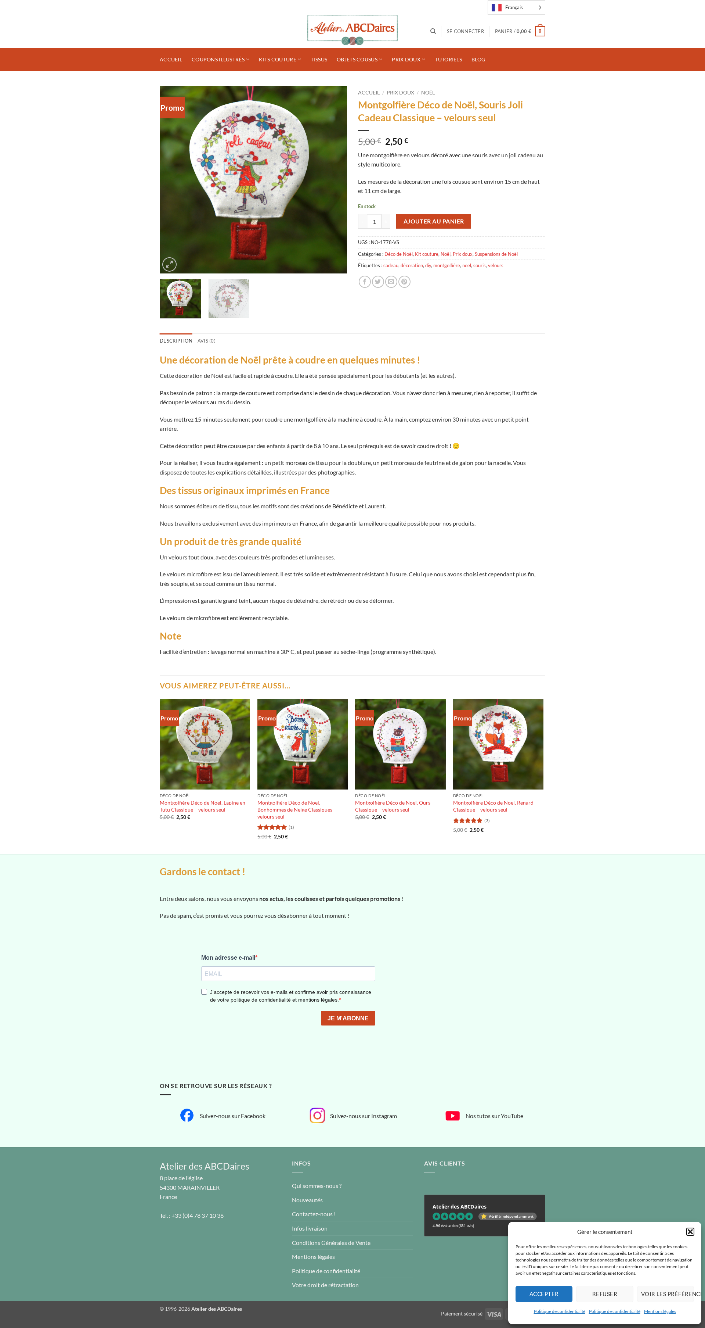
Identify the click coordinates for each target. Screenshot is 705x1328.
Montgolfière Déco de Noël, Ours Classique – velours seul (392, 806)
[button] (690, 1231)
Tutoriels (448, 59)
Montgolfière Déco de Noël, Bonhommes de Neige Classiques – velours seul (296, 809)
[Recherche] (433, 31)
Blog (478, 59)
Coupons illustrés (218, 59)
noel (466, 265)
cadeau (390, 265)
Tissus (319, 59)
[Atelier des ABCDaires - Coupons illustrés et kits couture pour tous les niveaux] (352, 31)
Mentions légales (660, 1311)
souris (479, 265)
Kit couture (426, 254)
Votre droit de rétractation (325, 1284)
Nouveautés (307, 1199)
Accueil (171, 59)
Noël (428, 93)
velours (495, 265)
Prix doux (406, 59)
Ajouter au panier (434, 221)
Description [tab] (176, 341)
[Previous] (172, 179)
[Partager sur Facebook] (365, 282)
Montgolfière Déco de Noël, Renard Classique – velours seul (493, 806)
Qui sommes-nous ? (316, 1185)
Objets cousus (357, 59)
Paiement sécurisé (461, 1313)
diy (428, 265)
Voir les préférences (667, 1294)
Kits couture (277, 59)
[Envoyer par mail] (391, 282)
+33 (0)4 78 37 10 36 (197, 1215)
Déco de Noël (398, 254)
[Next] (334, 179)
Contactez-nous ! (314, 1213)
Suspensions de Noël (496, 254)
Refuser (604, 1294)
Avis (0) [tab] (207, 341)
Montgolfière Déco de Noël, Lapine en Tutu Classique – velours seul (202, 806)
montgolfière (446, 265)
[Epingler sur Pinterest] (404, 282)
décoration (412, 265)
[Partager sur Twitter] (378, 282)
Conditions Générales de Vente (331, 1242)
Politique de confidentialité (559, 1311)
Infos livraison (310, 1228)
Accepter (544, 1294)
